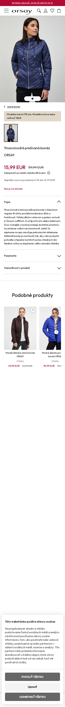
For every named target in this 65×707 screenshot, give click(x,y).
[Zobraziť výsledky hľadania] (39, 11)
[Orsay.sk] (22, 11)
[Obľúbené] (52, 11)
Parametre (10, 255)
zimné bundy (13, 106)
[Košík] (59, 11)
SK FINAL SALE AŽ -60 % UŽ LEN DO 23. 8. (32, 3)
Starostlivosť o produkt (17, 268)
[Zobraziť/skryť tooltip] (48, 173)
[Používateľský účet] (46, 11)
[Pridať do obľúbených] (33, 310)
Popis (7, 202)
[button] (33, 99)
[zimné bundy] (5, 106)
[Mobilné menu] (6, 10)
